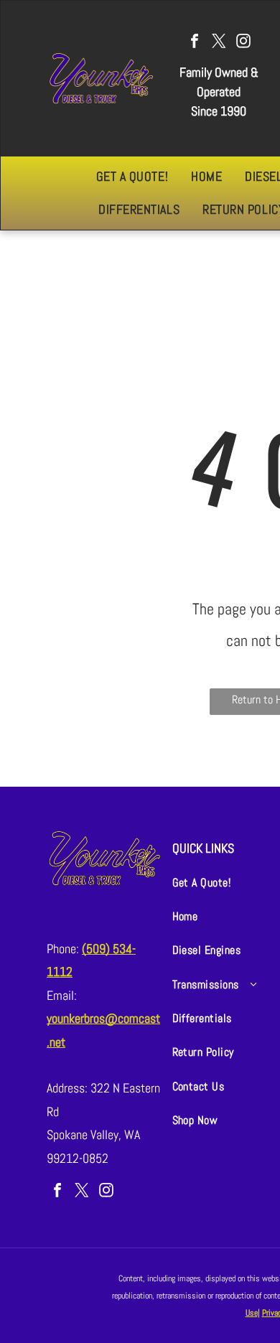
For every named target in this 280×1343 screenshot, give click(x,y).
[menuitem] (132, 176)
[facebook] (194, 42)
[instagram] (243, 42)
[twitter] (219, 42)
